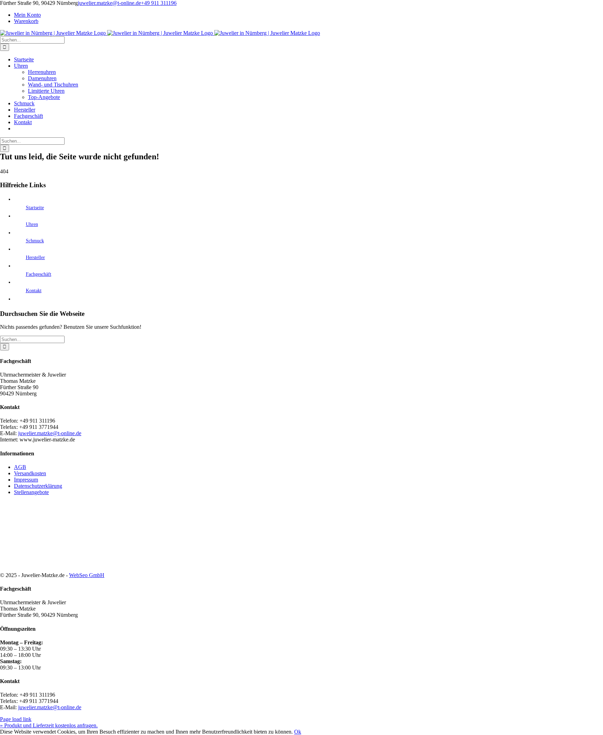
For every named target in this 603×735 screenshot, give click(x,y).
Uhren (32, 224)
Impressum (26, 480)
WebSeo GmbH (86, 575)
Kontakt (34, 290)
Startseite (35, 207)
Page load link (15, 719)
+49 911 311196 (159, 3)
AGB (20, 467)
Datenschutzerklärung (38, 486)
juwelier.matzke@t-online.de (109, 3)
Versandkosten (30, 473)
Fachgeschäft (38, 274)
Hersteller (35, 257)
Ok (297, 732)
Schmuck (35, 240)
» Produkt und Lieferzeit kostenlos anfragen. (49, 725)
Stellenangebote (31, 492)
